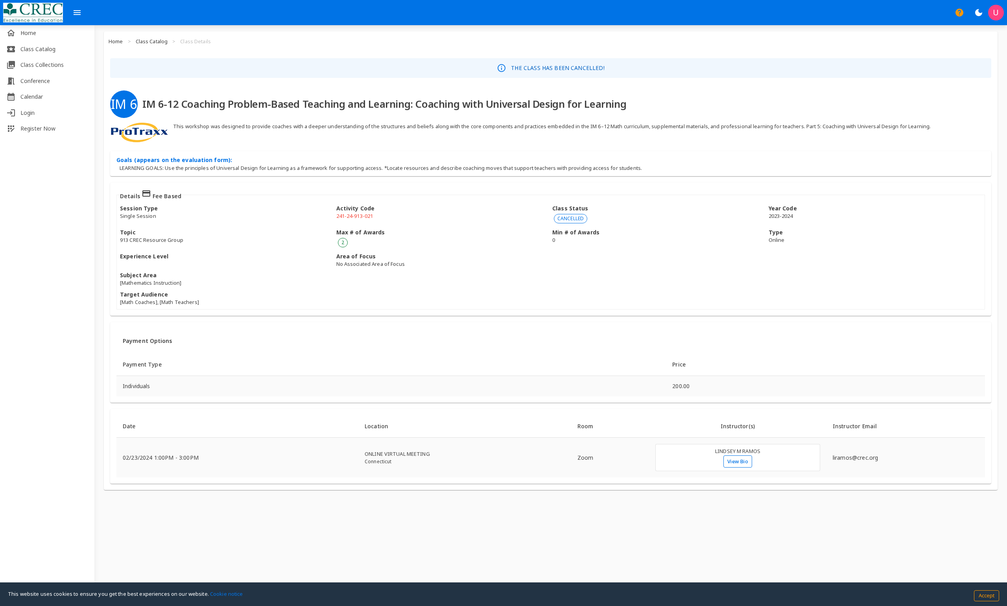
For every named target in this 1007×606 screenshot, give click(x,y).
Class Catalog (152, 41)
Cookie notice (226, 593)
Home (116, 41)
